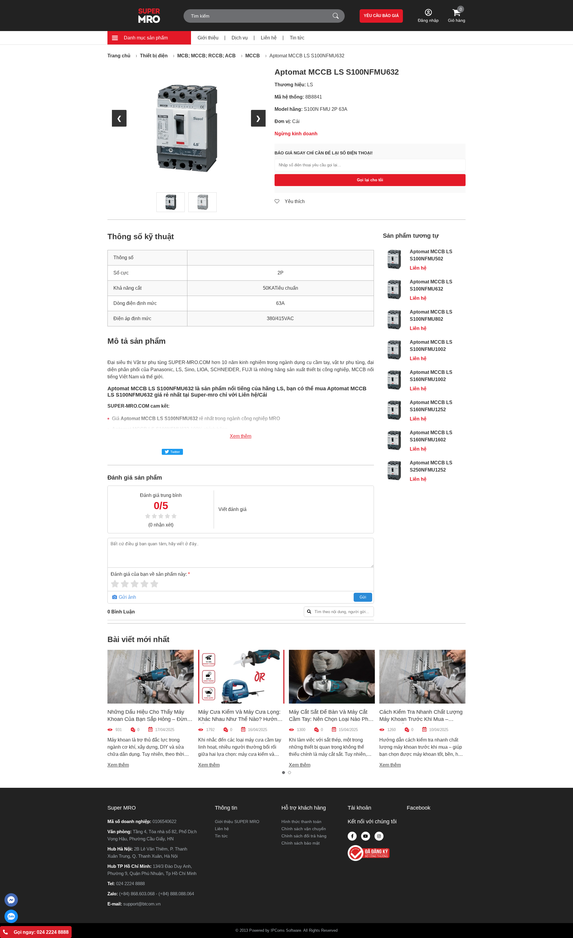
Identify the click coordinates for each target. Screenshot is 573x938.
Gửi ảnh (127, 597)
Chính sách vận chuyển (303, 828)
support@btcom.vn (142, 903)
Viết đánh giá (232, 509)
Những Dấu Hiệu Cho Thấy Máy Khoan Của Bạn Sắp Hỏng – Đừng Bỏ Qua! (148, 719)
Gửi (363, 597)
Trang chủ (118, 55)
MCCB (252, 55)
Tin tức (297, 37)
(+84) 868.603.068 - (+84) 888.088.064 (156, 893)
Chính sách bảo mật (300, 843)
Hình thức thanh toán (301, 821)
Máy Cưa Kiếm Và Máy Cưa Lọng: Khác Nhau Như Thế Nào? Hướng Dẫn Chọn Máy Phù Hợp (239, 719)
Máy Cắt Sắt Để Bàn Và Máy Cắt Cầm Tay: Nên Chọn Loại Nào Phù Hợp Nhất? (330, 719)
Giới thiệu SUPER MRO (237, 821)
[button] (283, 772)
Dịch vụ (240, 37)
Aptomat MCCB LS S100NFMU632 (306, 55)
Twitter (175, 452)
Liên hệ (269, 37)
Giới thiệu (208, 37)
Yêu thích (294, 201)
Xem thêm (240, 436)
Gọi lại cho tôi (370, 180)
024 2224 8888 (130, 883)
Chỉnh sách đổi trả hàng (303, 835)
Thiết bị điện (154, 55)
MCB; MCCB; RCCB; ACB (206, 55)
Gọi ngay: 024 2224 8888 (41, 932)
